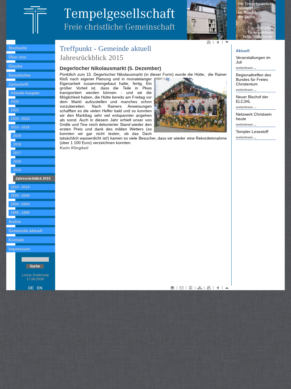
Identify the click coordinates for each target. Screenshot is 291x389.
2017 (17, 153)
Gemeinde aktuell (25, 230)
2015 (17, 170)
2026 (15, 102)
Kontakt (16, 240)
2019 (17, 136)
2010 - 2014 (20, 187)
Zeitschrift (18, 84)
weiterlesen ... (246, 67)
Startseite (18, 48)
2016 (17, 161)
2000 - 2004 (20, 204)
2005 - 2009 (20, 196)
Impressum (19, 249)
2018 (17, 144)
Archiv (15, 221)
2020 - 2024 (20, 119)
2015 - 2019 (20, 127)
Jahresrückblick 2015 (33, 179)
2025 (15, 110)
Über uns (17, 57)
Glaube (15, 66)
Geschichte (20, 75)
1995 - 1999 (20, 213)
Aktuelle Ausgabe (25, 93)
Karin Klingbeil (74, 148)
